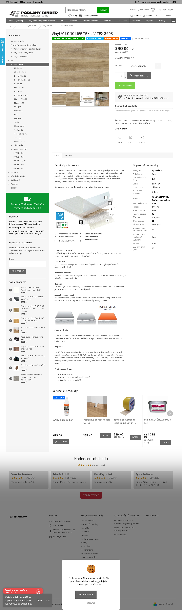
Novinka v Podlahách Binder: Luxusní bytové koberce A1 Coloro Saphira (25, 222)
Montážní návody (88, 557)
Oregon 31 (18, 106)
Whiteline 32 (19, 141)
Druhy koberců (120, 535)
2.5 (153, 179)
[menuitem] (16, 20)
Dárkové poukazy (90, 15)
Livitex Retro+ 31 (21, 95)
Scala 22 (17, 122)
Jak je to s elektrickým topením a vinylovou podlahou (126, 522)
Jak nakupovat (87, 520)
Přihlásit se (18, 271)
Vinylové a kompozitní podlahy (24, 45)
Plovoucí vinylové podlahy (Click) (27, 49)
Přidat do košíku (141, 75)
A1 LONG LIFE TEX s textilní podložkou (161, 198)
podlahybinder (59, 536)
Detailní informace (123, 128)
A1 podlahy (86, 546)
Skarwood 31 (19, 126)
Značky (14, 187)
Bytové (155, 206)
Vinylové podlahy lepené (24, 52)
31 (153, 221)
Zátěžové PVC (20, 145)
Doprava (137, 15)
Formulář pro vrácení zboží (21, 227)
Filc (153, 214)
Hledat (103, 10)
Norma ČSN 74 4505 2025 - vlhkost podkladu (125, 529)
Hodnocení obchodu (91, 458)
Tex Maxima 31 (20, 133)
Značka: (141, 38)
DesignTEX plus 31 (22, 79)
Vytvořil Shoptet (166, 604)
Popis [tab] (57, 155)
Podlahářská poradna (90, 539)
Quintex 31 (18, 118)
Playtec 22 (18, 110)
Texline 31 (18, 130)
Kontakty (85, 528)
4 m (158, 217)
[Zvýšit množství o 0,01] (125, 74)
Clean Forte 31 (20, 72)
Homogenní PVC (20, 149)
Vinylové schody (20, 56)
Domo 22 (18, 83)
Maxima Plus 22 (20, 99)
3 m (153, 217)
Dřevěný (156, 183)
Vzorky (74, 15)
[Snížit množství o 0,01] (125, 77)
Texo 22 (17, 137)
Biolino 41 (18, 68)
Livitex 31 (18, 91)
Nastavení (91, 603)
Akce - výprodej (17, 41)
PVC (12, 60)
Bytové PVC (18, 64)
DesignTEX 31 (20, 76)
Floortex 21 (19, 87)
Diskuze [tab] (68, 155)
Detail (105, 435)
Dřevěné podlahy (18, 176)
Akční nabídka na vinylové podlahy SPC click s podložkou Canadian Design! (26, 232)
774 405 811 (58, 525)
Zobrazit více (91, 495)
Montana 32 (19, 103)
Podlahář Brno (87, 550)
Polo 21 (17, 114)
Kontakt (149, 15)
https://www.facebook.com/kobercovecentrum (64, 531)
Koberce (14, 172)
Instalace (85, 531)
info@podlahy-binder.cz (63, 521)
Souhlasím (88, 594)
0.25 (154, 203)
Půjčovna (14, 184)
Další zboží (15, 180)
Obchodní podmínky (89, 524)
